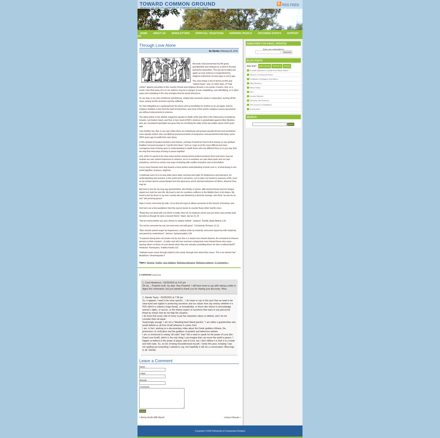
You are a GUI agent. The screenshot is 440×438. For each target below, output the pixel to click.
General (150, 263)
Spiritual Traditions (209, 33)
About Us (159, 33)
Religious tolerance (186, 263)
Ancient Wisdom (256, 96)
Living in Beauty (231, 417)
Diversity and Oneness (259, 100)
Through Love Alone (157, 45)
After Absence (256, 83)
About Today (255, 88)
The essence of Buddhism (261, 105)
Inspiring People (240, 33)
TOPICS (277, 66)
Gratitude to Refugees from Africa (264, 79)
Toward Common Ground (178, 4)
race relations (169, 263)
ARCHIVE (264, 66)
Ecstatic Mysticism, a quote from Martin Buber (269, 70)
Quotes (158, 263)
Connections (255, 109)
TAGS (287, 66)
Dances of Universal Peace (261, 75)
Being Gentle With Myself (152, 417)
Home (143, 33)
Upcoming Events (269, 33)
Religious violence (204, 263)
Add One (157, 275)
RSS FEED (290, 5)
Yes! (252, 92)
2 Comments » (222, 263)
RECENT (252, 66)
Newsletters (181, 33)
